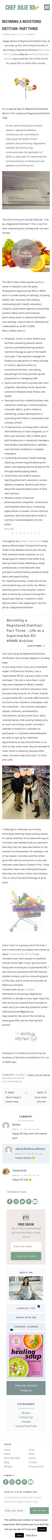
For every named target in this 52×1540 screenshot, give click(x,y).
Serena (16, 1124)
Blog (6, 1462)
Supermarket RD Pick (21, 954)
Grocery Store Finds (26, 1426)
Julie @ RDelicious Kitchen (30, 1148)
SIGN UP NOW (39, 1510)
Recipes (26, 1412)
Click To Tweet (34, 646)
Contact (33, 1462)
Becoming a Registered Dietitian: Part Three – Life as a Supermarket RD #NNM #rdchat (25, 630)
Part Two (9, 54)
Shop (31, 1453)
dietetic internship (30, 541)
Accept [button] (42, 1529)
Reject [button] (19, 1535)
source (8, 528)
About (7, 1453)
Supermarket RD (14, 1081)
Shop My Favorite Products (26, 1388)
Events (32, 1458)
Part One (44, 50)
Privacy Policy (36, 1466)
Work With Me (12, 1458)
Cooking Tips (26, 1417)
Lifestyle (26, 1421)
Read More (31, 1535)
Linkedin (29, 989)
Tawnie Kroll (19, 1170)
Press (32, 1449)
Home (7, 1449)
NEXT (40, 1092)
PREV (11, 1092)
